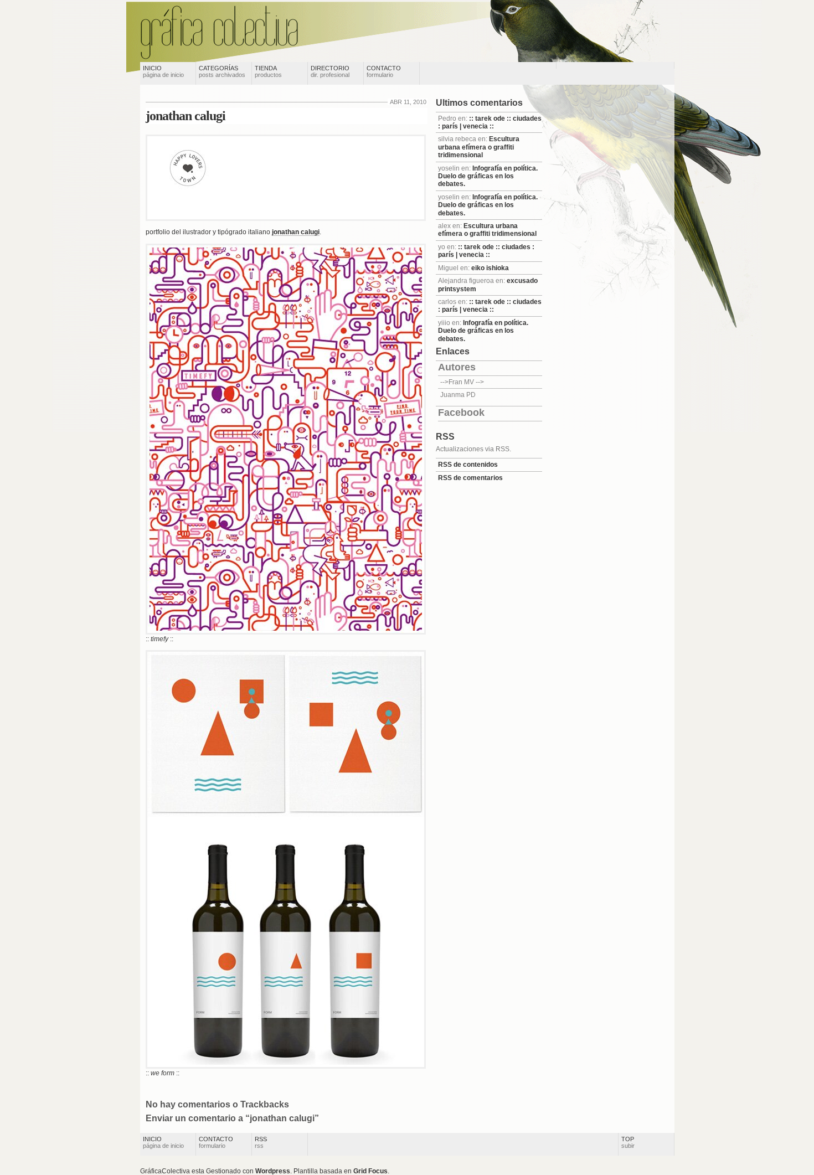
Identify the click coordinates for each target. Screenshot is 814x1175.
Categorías (222, 71)
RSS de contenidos (468, 464)
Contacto (384, 71)
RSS (261, 1142)
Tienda (268, 71)
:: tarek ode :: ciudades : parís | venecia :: (490, 122)
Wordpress (272, 1171)
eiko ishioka (490, 268)
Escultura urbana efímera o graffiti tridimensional (478, 147)
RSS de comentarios (470, 478)
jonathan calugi (185, 116)
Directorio (330, 71)
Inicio (163, 71)
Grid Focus (370, 1171)
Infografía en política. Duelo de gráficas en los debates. (488, 176)
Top (628, 1142)
